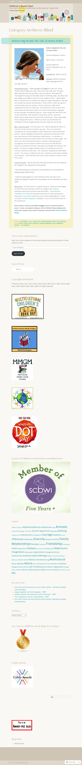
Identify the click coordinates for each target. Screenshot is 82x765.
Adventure (28, 527)
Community (26, 535)
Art (17, 531)
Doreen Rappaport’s (30, 198)
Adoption (19, 527)
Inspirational (38, 552)
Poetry (48, 564)
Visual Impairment (57, 223)
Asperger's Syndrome (25, 531)
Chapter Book (16, 535)
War (14, 573)
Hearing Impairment (46, 223)
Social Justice (28, 570)
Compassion (36, 535)
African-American (42, 527)
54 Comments (25, 225)
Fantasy (35, 544)
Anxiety (14, 531)
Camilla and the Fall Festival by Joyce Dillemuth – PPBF (35, 594)
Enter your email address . (25, 236)
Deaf (38, 221)
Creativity (57, 535)
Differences (17, 539)
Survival (49, 570)
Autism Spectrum (41, 531)
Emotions (49, 539)
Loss (33, 555)
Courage (26, 223)
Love (39, 555)
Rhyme (20, 567)
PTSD (58, 564)
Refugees (15, 567)
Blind (35, 221)
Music (14, 564)
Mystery (20, 563)
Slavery (18, 570)
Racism (63, 563)
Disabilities (35, 223)
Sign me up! (18, 253)
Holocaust (39, 549)
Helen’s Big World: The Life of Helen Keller (37, 41)
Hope (57, 548)
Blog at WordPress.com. (18, 763)
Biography (54, 531)
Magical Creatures (53, 556)
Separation (59, 567)
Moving (46, 560)
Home (13, 2)
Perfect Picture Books (59, 221)
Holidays (31, 548)
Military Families (36, 560)
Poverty (53, 564)
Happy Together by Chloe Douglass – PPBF (30, 592)
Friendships (66, 544)
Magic (44, 556)
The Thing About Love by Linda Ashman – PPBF (32, 597)
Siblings (66, 567)
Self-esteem (48, 567)
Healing (19, 549)
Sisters (14, 570)
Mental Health (24, 560)
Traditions (63, 570)
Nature (28, 563)
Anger (53, 527)
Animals (61, 527)
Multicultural (57, 559)
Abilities (14, 527)
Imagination (18, 552)
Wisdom (16, 225)
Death (63, 535)
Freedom (42, 544)
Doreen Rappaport (46, 221)
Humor (64, 548)
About (20, 2)
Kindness (27, 556)
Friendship (54, 544)
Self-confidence (36, 567)
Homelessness (48, 549)
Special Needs (40, 570)
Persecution (41, 564)
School (26, 567)
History (24, 549)
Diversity (39, 539)
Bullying (62, 531)
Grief (14, 548)
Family (56, 539)
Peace (34, 564)
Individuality (29, 552)
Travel (68, 570)
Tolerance (56, 570)
